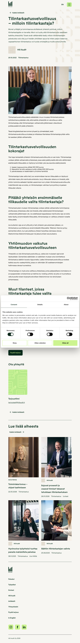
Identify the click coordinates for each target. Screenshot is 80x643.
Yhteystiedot (13, 607)
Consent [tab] (14, 304)
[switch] (30, 334)
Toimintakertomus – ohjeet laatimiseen (17, 486)
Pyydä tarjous (13, 612)
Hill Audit (11, 596)
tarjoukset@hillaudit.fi (16, 402)
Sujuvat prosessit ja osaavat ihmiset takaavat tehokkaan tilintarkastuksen (54, 489)
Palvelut (11, 579)
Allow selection (40, 343)
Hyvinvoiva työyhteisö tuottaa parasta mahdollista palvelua (22, 550)
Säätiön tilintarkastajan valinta (55, 548)
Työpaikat (12, 585)
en (62, 4)
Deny (15, 343)
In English (12, 618)
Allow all (65, 343)
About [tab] (66, 304)
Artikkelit (11, 601)
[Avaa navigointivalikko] (69, 4)
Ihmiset (11, 590)
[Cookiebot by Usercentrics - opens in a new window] (68, 298)
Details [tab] (40, 304)
